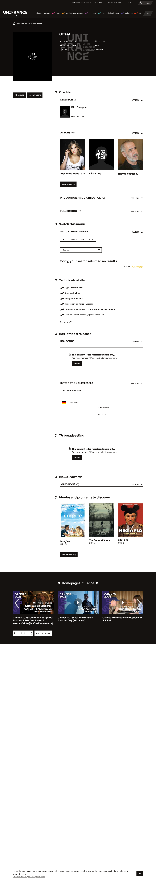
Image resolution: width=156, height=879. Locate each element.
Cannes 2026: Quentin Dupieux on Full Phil (78, 619)
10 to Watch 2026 (115, 3)
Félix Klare (95, 173)
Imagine (65, 541)
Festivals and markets (74, 13)
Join (140, 13)
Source (127, 267)
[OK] (139, 873)
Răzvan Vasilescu (128, 173)
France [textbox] (66, 250)
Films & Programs (43, 13)
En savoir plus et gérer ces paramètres (29, 877)
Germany (74, 402)
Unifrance (129, 13)
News (58, 13)
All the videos (43, 633)
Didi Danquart (100, 41)
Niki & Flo (123, 540)
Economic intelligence (110, 13)
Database (92, 13)
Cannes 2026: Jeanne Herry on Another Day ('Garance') (30, 619)
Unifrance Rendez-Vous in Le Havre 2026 (87, 3)
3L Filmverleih (103, 407)
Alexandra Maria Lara (72, 173)
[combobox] (81, 250)
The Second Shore (99, 540)
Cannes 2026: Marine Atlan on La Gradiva (121, 619)
